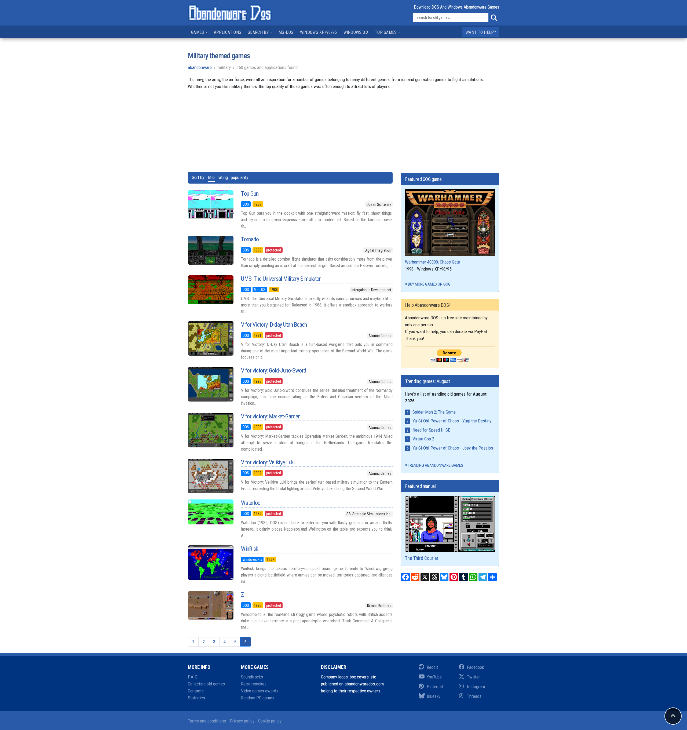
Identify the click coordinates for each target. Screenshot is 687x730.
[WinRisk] (210, 562)
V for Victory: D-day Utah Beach (274, 324)
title (211, 177)
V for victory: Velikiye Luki (267, 462)
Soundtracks (252, 677)
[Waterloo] (210, 511)
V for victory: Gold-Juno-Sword (273, 370)
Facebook (475, 667)
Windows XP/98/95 (318, 32)
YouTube (434, 677)
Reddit (432, 667)
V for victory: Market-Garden (270, 416)
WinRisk (249, 548)
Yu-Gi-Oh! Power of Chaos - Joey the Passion (452, 448)
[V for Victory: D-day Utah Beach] (210, 338)
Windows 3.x (356, 32)
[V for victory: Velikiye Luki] (210, 476)
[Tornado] (210, 250)
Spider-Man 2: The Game (434, 412)
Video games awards (259, 691)
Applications (228, 32)
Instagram (476, 686)
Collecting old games (206, 684)
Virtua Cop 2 (423, 438)
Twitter (473, 677)
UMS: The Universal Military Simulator (281, 278)
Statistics (196, 697)
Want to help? (481, 32)
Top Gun (249, 193)
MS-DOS (286, 32)
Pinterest (435, 686)
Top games (386, 32)
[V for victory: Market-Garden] (210, 430)
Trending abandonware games (435, 465)
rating (223, 177)
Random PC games (257, 697)
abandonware (200, 67)
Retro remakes (253, 684)
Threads (474, 696)
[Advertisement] (343, 127)
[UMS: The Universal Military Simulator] (210, 289)
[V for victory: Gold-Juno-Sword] (210, 384)
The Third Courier (421, 558)
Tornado (250, 239)
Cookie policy (270, 721)
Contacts (196, 691)
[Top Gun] (210, 204)
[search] (493, 17)
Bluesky (433, 696)
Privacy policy (242, 721)
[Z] (210, 605)
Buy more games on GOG (429, 284)
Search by (258, 32)
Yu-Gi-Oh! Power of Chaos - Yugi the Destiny (451, 421)
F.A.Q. (193, 677)
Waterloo (250, 502)
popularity (239, 177)
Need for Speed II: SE (431, 430)
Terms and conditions (207, 721)
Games (197, 32)
